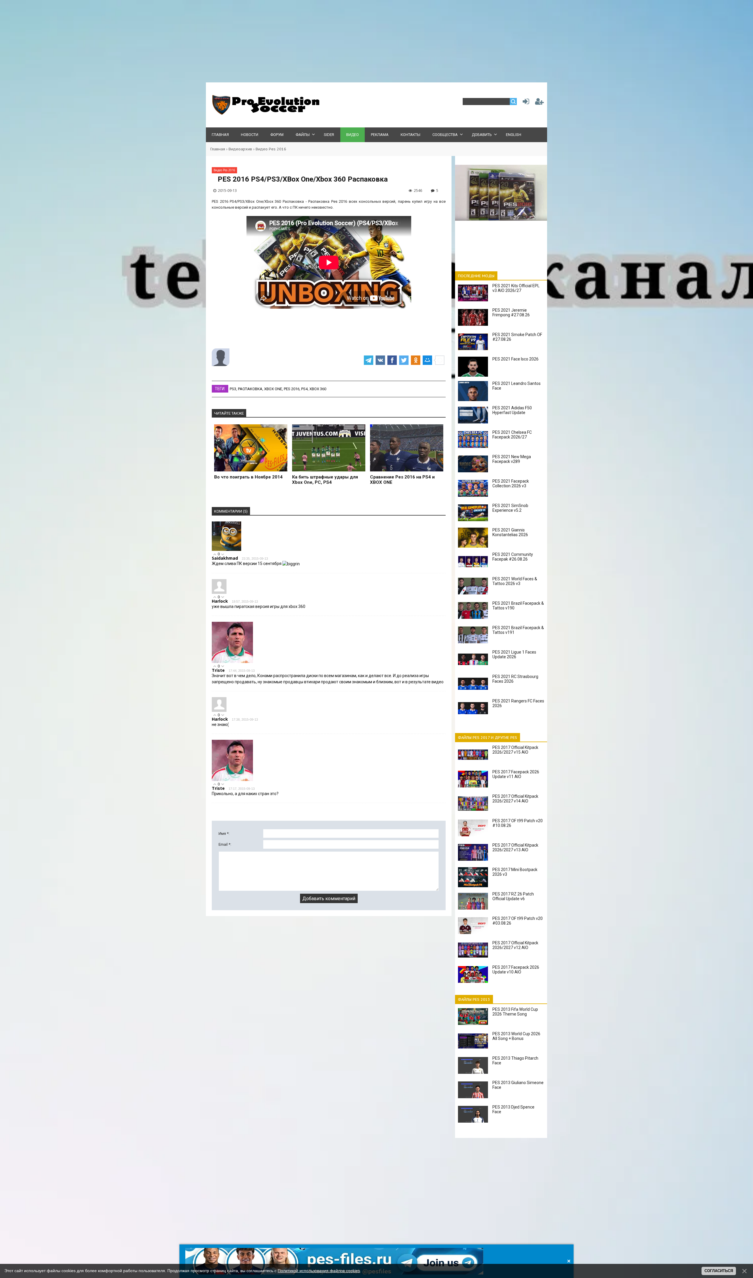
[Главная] (265, 113)
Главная (217, 149)
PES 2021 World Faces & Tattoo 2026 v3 (514, 581)
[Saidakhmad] (226, 549)
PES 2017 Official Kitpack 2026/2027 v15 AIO (515, 749)
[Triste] (232, 661)
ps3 (233, 389)
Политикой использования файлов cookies (319, 1270)
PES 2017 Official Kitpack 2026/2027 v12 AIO (515, 945)
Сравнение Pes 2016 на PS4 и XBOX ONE (402, 479)
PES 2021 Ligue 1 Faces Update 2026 (514, 654)
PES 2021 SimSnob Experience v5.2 (510, 508)
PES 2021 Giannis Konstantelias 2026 (510, 532)
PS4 (304, 389)
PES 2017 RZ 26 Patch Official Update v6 (513, 896)
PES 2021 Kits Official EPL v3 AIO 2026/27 (515, 288)
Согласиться (718, 1271)
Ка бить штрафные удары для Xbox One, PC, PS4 (325, 479)
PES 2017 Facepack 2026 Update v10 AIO (515, 969)
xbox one (273, 389)
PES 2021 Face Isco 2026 (515, 359)
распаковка (250, 389)
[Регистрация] (539, 103)
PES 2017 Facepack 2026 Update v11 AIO (515, 774)
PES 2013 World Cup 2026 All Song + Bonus (516, 1036)
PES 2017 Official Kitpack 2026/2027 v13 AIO (515, 847)
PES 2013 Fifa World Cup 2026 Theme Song (515, 1011)
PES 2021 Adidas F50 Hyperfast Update (512, 410)
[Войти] (525, 103)
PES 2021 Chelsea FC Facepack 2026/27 (512, 434)
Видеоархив (240, 149)
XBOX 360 (317, 389)
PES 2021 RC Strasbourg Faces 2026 (515, 679)
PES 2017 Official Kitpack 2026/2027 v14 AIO (515, 798)
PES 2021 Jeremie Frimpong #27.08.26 (511, 312)
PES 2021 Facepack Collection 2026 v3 (510, 483)
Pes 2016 (291, 389)
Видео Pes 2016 (271, 149)
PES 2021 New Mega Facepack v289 (511, 459)
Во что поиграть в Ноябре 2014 (248, 477)
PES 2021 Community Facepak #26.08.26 (512, 556)
